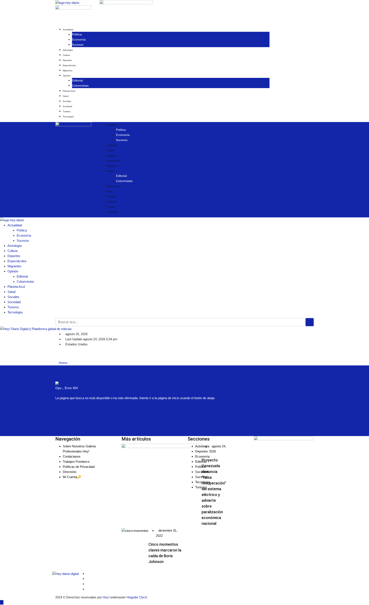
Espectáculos (69, 65)
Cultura (66, 55)
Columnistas (80, 85)
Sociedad (67, 106)
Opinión (66, 75)
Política (77, 34)
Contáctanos (72, 456)
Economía (79, 39)
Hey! (106, 597)
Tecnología (68, 116)
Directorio (69, 472)
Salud (66, 96)
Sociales (67, 101)
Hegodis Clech (137, 597)
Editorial (77, 80)
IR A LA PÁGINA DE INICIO (74, 408)
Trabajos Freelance (76, 461)
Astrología (68, 50)
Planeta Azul (69, 91)
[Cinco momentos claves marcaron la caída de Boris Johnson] (135, 530)
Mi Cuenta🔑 (72, 477)
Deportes (67, 60)
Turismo (66, 111)
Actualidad (68, 29)
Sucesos (77, 44)
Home (62, 363)
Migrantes (67, 70)
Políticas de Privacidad (79, 466)
